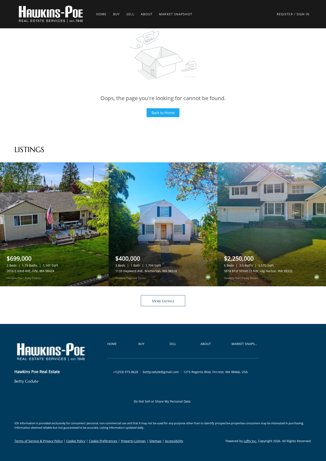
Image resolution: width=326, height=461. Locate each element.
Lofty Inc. (250, 441)
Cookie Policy (75, 441)
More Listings (163, 301)
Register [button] (285, 14)
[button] (50, 14)
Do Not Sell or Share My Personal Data (162, 401)
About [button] (147, 14)
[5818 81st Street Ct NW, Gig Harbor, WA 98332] (271, 224)
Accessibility (174, 441)
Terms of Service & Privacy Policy (38, 441)
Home (101, 14)
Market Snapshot (175, 14)
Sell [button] (130, 14)
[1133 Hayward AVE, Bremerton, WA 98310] (163, 224)
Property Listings (133, 441)
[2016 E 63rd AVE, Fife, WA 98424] (54, 224)
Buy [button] (116, 14)
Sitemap (155, 441)
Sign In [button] (303, 14)
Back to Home (163, 112)
